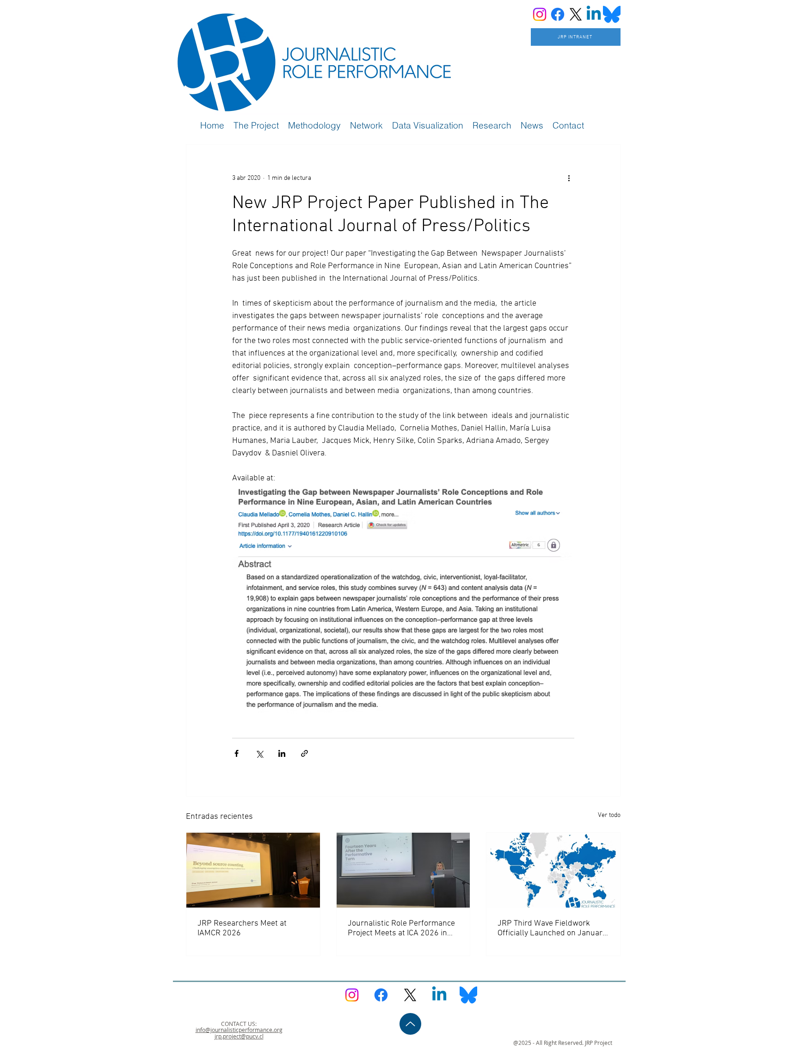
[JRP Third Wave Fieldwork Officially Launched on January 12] (553, 870)
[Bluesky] (612, 14)
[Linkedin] (593, 14)
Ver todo (609, 815)
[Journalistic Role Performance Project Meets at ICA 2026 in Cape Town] (403, 870)
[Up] (410, 1024)
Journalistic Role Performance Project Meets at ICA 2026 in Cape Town (401, 928)
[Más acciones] (568, 178)
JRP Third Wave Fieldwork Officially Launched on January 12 (552, 928)
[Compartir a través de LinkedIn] (281, 753)
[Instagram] (539, 14)
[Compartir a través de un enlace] (304, 753)
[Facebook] (557, 14)
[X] (575, 14)
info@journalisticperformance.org (239, 1029)
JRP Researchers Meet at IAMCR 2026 (242, 928)
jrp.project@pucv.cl (239, 1036)
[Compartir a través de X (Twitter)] (259, 753)
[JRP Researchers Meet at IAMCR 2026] (253, 870)
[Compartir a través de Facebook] (236, 753)
